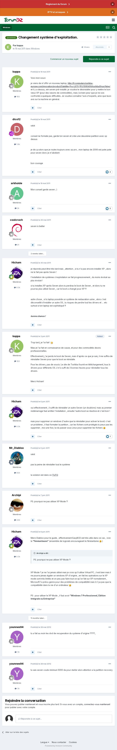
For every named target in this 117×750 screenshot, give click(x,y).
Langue (44, 742)
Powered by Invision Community (58, 746)
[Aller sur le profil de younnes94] (17, 637)
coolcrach (16, 219)
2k (18, 208)
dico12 (16, 119)
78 (18, 652)
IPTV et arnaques (56, 12)
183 (18, 96)
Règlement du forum (56, 4)
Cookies (73, 742)
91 (18, 245)
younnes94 (16, 627)
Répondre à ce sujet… (31, 719)
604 (18, 473)
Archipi (16, 495)
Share (86, 47)
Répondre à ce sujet (99, 59)
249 (18, 520)
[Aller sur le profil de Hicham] (17, 272)
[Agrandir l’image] (52, 342)
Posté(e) (40, 72)
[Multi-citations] (33, 108)
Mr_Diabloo (16, 447)
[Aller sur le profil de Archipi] (17, 505)
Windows (35, 48)
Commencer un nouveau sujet (64, 59)
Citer (39, 108)
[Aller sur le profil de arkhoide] (17, 193)
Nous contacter (59, 742)
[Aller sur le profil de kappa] (8, 47)
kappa (20, 45)
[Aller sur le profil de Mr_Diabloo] (17, 458)
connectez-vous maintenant (97, 704)
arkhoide (16, 183)
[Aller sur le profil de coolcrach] (17, 229)
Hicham (16, 262)
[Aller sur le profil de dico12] (17, 129)
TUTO (55, 475)
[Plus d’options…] (110, 72)
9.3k (18, 287)
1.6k (18, 144)
